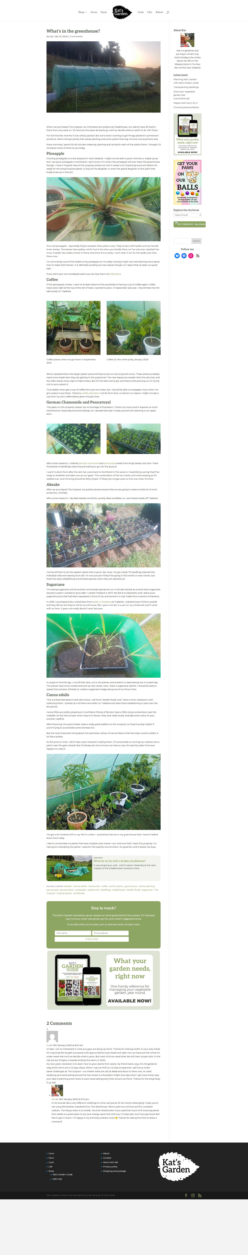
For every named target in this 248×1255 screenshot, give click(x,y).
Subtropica (115, 274)
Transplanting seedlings (186, 87)
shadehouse (118, 890)
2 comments (76, 36)
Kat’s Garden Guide (62, 1174)
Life (149, 12)
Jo (47, 1045)
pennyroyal (110, 463)
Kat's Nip (194, 54)
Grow (94, 12)
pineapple (80, 890)
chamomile (94, 886)
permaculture (67, 890)
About (159, 12)
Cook (141, 12)
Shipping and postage (114, 1171)
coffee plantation (91, 393)
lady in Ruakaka (102, 602)
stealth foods (133, 890)
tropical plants (64, 893)
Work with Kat (110, 1162)
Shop (81, 12)
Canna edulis (80, 886)
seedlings (106, 890)
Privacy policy (110, 1166)
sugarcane (147, 890)
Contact (107, 1158)
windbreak (79, 893)
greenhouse (130, 886)
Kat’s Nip (57, 1179)
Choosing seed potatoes (186, 107)
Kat (51, 36)
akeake (68, 886)
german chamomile (89, 463)
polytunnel (93, 890)
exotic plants (116, 886)
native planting (146, 886)
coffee (104, 886)
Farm (104, 12)
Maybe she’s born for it (186, 103)
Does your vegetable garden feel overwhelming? (184, 95)
